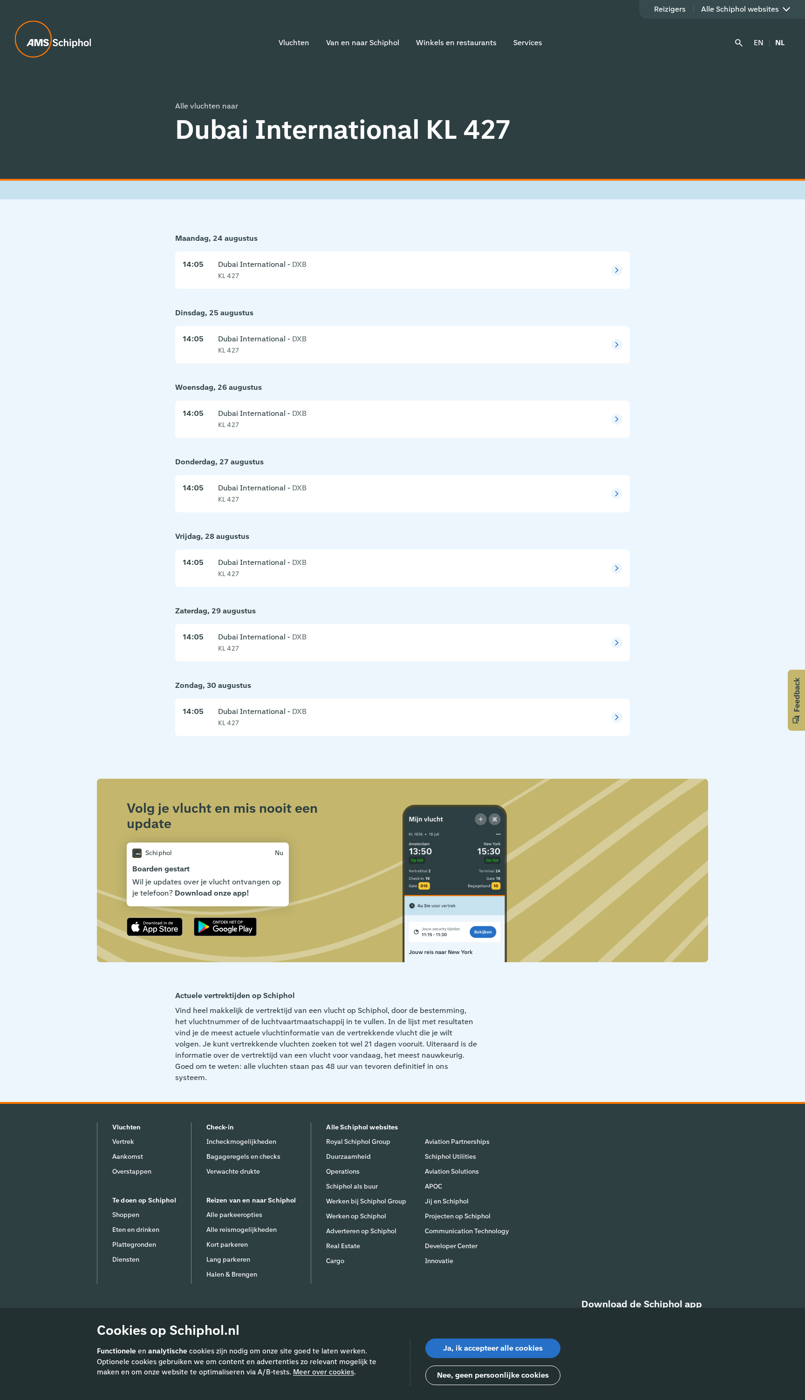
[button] (796, 700)
